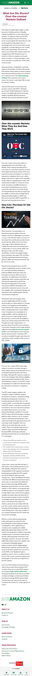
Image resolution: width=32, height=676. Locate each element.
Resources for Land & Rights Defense (13, 651)
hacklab (5, 24)
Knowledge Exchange (8, 627)
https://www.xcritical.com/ (18, 571)
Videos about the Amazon (9, 649)
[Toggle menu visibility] (3, 2)
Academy (4, 639)
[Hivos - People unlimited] (19, 663)
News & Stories (11, 8)
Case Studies (5, 653)
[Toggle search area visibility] (29, 2)
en (25, 2)
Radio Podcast (6, 655)
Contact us (5, 615)
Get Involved (5, 625)
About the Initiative (7, 613)
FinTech (24, 8)
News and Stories (7, 637)
